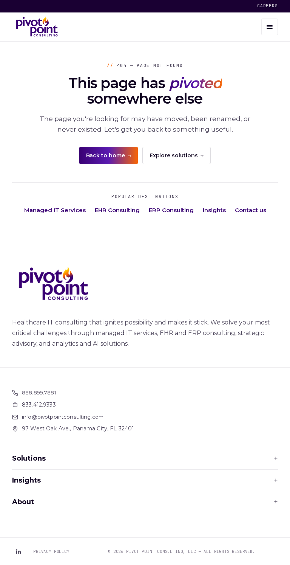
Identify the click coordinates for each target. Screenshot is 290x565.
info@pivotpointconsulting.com (62, 417)
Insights (214, 210)
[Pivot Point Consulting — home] (37, 26)
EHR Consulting (117, 210)
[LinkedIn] (18, 551)
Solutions (145, 458)
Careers (267, 5)
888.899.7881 (39, 393)
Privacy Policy (51, 551)
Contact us (250, 210)
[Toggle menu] (269, 27)
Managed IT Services (55, 210)
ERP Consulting (171, 210)
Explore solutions (177, 155)
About (145, 502)
